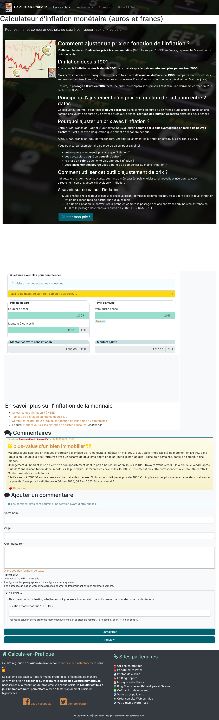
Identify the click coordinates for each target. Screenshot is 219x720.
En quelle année (18, 309)
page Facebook (40, 703)
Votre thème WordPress (132, 702)
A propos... (106, 7)
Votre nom (11, 513)
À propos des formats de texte (24, 570)
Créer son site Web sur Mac (134, 698)
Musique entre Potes (130, 682)
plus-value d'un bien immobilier (49, 446)
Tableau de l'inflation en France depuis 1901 (40, 416)
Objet (7, 528)
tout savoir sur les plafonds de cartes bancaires (55, 425)
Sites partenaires (138, 657)
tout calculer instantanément (77, 663)
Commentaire (13, 543)
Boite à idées (126, 7)
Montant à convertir (21, 323)
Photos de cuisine (128, 674)
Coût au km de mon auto (133, 690)
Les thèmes (83, 7)
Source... (100, 321)
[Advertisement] (107, 247)
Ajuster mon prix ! (75, 217)
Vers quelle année (106, 309)
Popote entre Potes (129, 670)
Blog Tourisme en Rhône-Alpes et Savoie (143, 686)
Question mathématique (24, 606)
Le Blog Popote (126, 678)
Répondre (19, 488)
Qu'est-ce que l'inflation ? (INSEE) (34, 412)
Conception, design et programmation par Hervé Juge (118, 715)
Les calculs (60, 7)
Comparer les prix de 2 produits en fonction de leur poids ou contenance (59, 420)
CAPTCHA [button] (15, 593)
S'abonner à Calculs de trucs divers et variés (3, 670)
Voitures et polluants (130, 694)
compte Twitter (77, 703)
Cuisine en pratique (129, 665)
